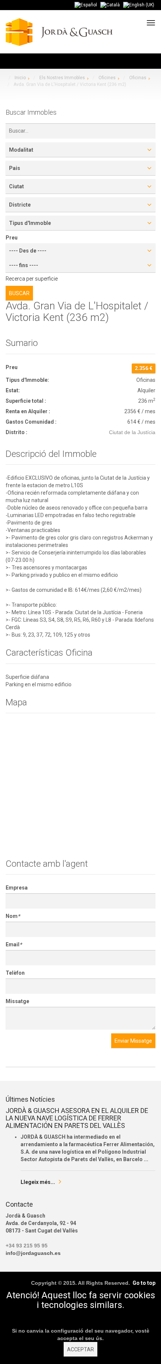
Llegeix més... (38, 1182)
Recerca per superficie (32, 279)
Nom (13, 916)
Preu (12, 238)
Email (14, 944)
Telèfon (15, 973)
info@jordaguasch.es (33, 1253)
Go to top (144, 1283)
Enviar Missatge (133, 1041)
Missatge (17, 1001)
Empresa (17, 888)
